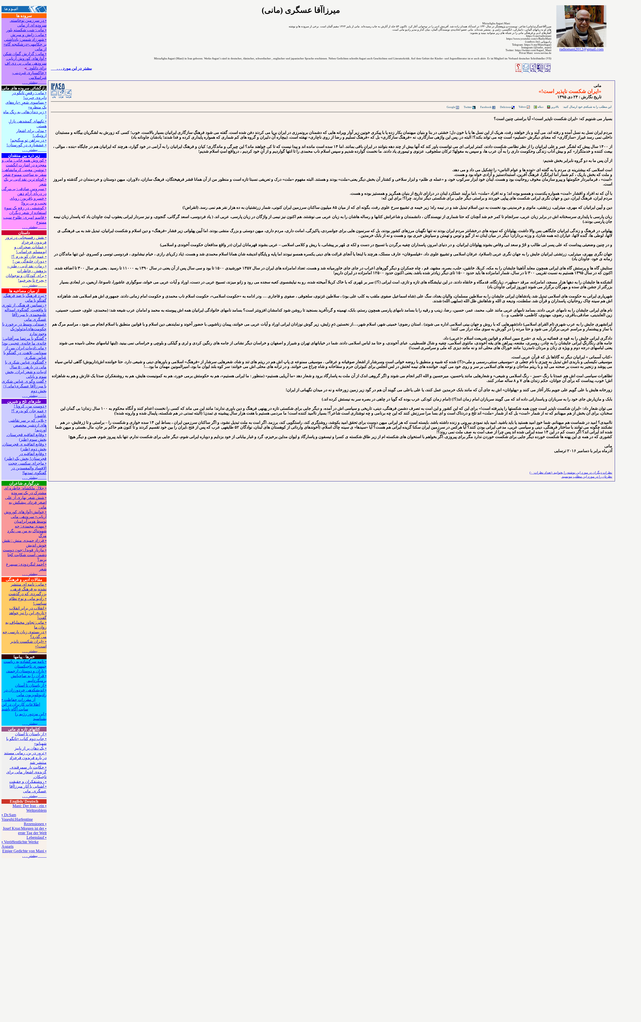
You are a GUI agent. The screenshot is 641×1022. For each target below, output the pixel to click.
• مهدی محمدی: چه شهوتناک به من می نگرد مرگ (27, 531)
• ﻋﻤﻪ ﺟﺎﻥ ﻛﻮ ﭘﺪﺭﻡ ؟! (29, 256)
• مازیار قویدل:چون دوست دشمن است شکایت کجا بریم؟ (25, 555)
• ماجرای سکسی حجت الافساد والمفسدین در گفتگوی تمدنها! (27, 468)
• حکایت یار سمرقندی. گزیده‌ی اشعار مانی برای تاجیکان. (26, 772)
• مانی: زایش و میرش (29, 35)
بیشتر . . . (34, 82)
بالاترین (554, 106)
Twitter (467, 107)
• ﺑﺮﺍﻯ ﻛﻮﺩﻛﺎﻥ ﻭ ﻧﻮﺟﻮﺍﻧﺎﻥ (26, 275)
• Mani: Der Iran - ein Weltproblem (30, 808)
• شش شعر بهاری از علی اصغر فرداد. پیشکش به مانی (26, 502)
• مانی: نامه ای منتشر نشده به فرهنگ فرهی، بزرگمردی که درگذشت (28, 589)
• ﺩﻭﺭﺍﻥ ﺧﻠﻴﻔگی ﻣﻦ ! (30, 261)
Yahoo (522, 106)
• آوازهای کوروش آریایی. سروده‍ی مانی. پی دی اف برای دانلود (26, 63)
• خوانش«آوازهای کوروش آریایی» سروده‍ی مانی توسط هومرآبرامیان (25, 517)
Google (451, 107)
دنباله (540, 106)
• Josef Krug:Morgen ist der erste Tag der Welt (25, 830)
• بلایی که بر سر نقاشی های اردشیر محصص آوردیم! (28, 425)
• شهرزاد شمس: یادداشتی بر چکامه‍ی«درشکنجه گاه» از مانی (25, 44)
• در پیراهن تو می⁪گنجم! (28, 140)
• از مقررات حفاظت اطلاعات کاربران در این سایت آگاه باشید (21, 704)
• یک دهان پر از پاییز (31, 748)
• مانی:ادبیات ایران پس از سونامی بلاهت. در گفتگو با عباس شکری (25, 353)
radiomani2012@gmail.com (581, 49)
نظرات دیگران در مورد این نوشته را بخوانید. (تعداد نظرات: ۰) (571, 472)
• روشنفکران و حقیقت (28, 781)
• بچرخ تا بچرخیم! (32, 280)
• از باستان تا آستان (31, 685)
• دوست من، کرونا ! (30, 406)
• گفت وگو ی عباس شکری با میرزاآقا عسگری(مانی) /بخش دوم (24, 386)
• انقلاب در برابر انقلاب (28, 608)
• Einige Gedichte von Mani (24, 851)
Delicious (505, 107)
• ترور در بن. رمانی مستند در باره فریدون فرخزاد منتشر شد (25, 758)
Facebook (485, 107)
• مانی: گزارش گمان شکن (25, 54)
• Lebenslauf (37, 837)
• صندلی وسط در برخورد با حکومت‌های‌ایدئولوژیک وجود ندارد (24, 329)
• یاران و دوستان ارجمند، (26, 671)
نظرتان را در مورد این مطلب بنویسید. (586, 476)
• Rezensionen (35, 824)
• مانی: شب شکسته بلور (26, 30)
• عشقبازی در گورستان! (27, 145)
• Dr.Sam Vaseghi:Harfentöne (17, 817)
